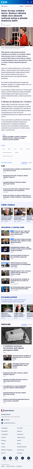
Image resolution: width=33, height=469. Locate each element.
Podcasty (3, 440)
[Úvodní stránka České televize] (7, 410)
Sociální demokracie (7, 152)
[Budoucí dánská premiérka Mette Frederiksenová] (16, 36)
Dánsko (16, 152)
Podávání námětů (21, 446)
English (3, 466)
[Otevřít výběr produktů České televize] (31, 2)
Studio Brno (20, 434)
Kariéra (19, 443)
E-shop (3, 446)
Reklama (19, 431)
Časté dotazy (20, 450)
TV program (4, 428)
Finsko (21, 149)
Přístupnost (19, 466)
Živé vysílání (4, 431)
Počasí (3, 443)
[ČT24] (4, 2)
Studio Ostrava (21, 437)
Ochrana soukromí (10, 466)
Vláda (9, 149)
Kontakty (19, 453)
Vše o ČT (3, 453)
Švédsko (28, 149)
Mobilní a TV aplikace (6, 450)
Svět (4, 149)
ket (2, 23)
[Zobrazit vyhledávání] (28, 2)
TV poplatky (4, 434)
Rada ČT (19, 440)
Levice (15, 149)
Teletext (3, 437)
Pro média (19, 428)
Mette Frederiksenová (8, 156)
